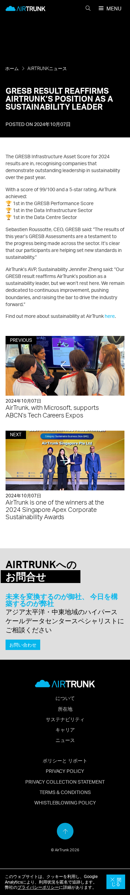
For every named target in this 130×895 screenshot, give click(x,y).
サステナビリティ (65, 719)
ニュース (65, 740)
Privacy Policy (65, 771)
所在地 (65, 709)
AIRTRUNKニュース (47, 68)
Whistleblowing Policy (65, 802)
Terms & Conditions (65, 792)
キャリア (65, 729)
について (65, 698)
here (110, 316)
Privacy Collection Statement (65, 781)
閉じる (116, 882)
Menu (113, 8)
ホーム (12, 68)
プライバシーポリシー (38, 887)
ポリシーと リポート (65, 760)
